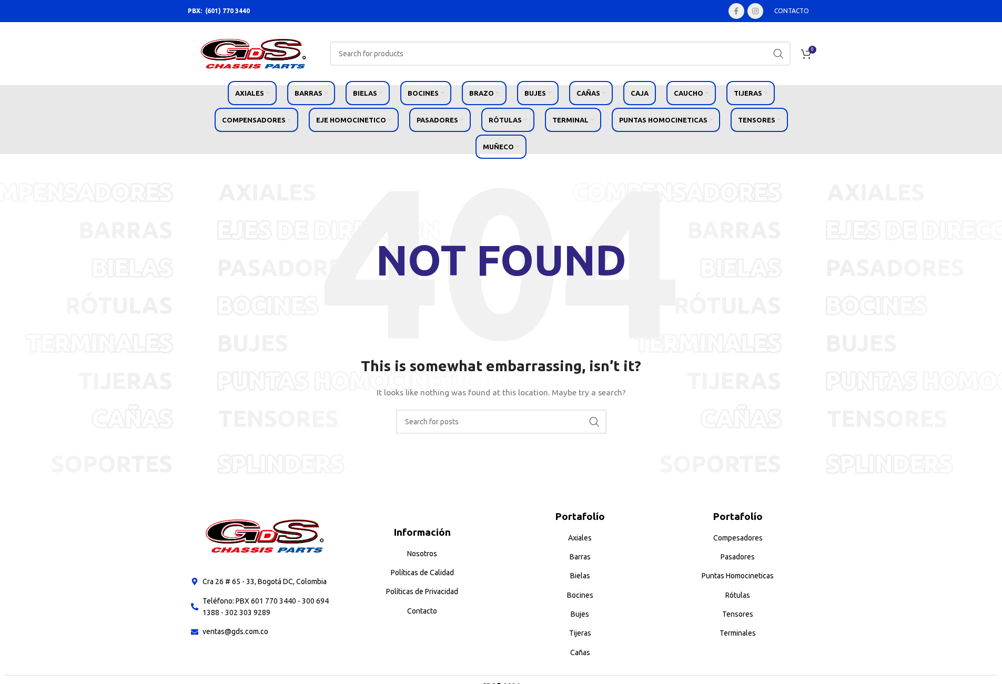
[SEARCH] (778, 54)
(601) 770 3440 (227, 10)
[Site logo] (253, 53)
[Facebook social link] (736, 11)
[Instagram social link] (755, 11)
